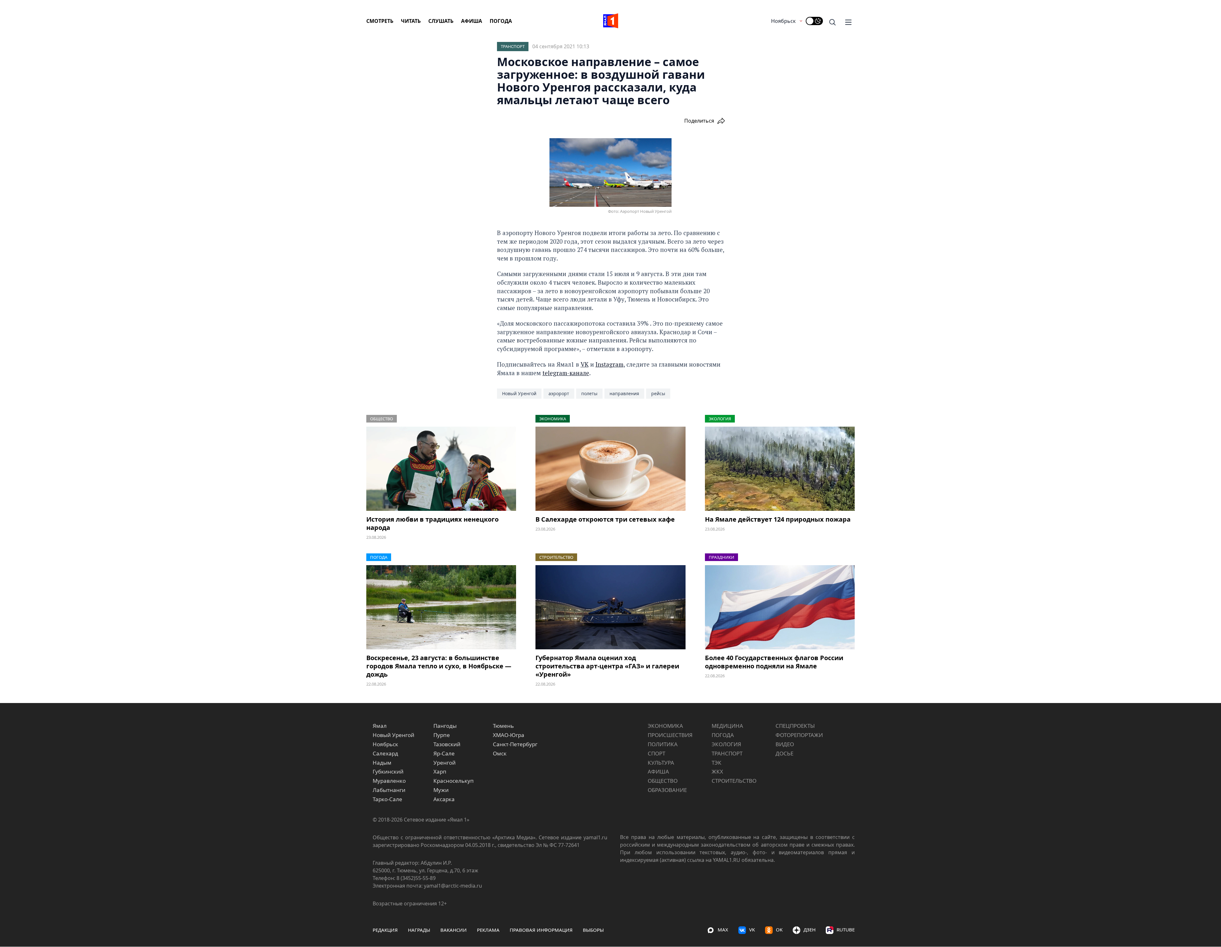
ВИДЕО (785, 744)
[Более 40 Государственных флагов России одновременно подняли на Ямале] (780, 607)
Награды (419, 930)
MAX (723, 929)
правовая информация (541, 930)
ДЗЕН (810, 929)
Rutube (846, 929)
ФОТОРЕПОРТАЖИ (799, 735)
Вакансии (453, 930)
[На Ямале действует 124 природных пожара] (780, 469)
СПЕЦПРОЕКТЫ (795, 725)
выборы (593, 930)
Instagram (610, 364)
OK (779, 929)
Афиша (471, 20)
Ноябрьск (783, 20)
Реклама (488, 930)
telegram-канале (565, 373)
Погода (501, 20)
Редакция (385, 930)
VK (585, 364)
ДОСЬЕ (784, 753)
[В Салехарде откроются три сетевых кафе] (610, 469)
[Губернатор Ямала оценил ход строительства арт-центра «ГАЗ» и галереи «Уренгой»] (610, 607)
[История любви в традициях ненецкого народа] (441, 469)
